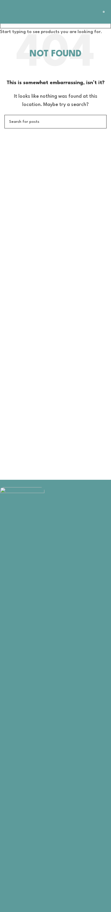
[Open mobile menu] (6, 12)
